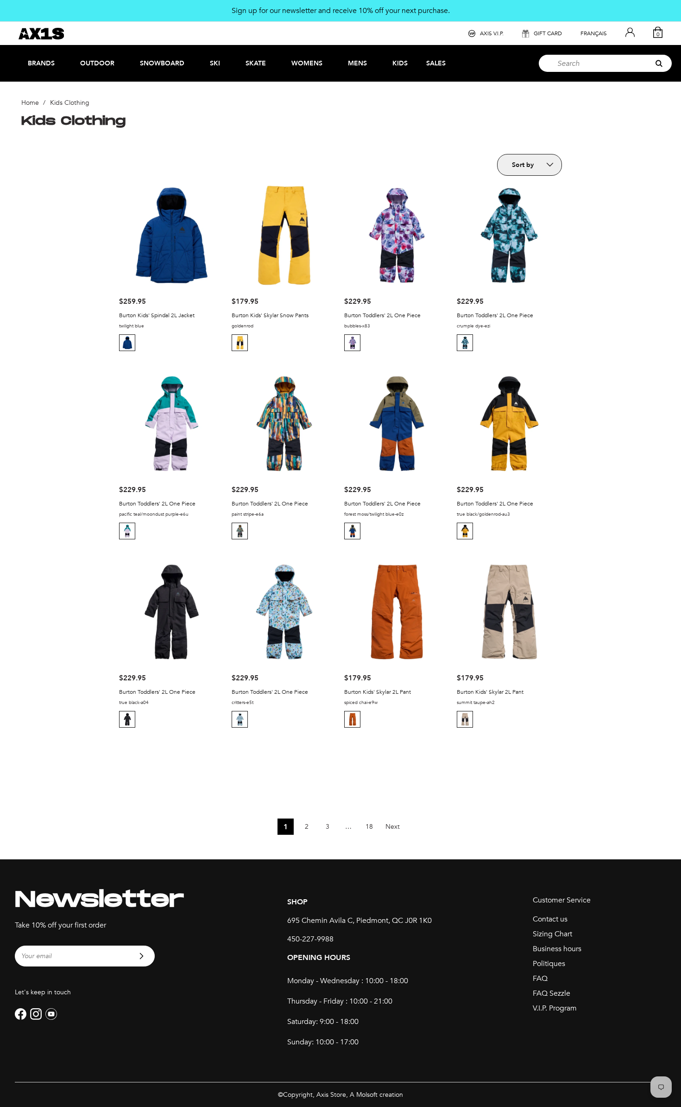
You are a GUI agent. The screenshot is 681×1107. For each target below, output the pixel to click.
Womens (306, 63)
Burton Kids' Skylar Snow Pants (270, 315)
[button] (128, 342)
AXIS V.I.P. (492, 33)
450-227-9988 (310, 939)
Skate (256, 63)
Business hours (557, 949)
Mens (357, 63)
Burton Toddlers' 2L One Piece (382, 315)
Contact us (550, 919)
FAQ (540, 978)
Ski (215, 63)
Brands (41, 63)
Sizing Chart (552, 934)
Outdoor (97, 63)
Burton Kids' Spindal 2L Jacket (157, 315)
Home (30, 102)
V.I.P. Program (555, 1008)
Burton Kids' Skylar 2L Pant (377, 692)
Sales (436, 63)
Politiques (549, 964)
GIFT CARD (548, 33)
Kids (400, 63)
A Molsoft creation (376, 1094)
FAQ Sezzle (551, 993)
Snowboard (162, 63)
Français (593, 33)
